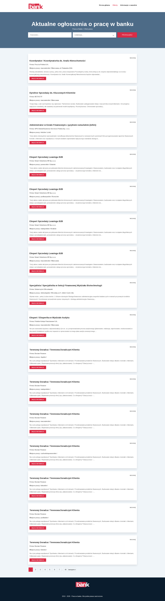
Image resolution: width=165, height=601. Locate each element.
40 (65, 569)
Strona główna (104, 5)
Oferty (115, 5)
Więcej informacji (38, 78)
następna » (72, 569)
